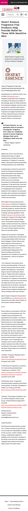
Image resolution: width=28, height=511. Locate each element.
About (6, 501)
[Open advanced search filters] (21, 14)
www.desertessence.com (18, 298)
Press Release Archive (16, 501)
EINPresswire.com (12, 96)
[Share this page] (26, 14)
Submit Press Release (14, 505)
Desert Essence (5, 204)
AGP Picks (4, 2)
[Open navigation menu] (2, 14)
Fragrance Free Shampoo (14, 215)
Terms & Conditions (14, 508)
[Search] (18, 14)
